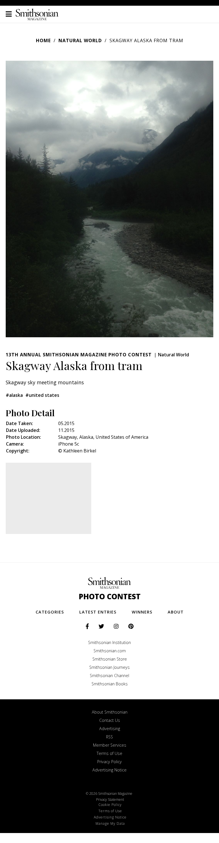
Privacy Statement (110, 799)
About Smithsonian (109, 712)
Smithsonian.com (110, 650)
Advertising (109, 728)
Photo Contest (110, 597)
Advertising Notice (109, 770)
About (176, 612)
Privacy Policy (109, 761)
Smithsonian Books (110, 683)
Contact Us (109, 720)
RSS (109, 737)
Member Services (109, 745)
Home (43, 40)
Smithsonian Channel (109, 675)
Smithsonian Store (109, 659)
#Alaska (14, 395)
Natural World (80, 40)
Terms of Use (109, 753)
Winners (142, 612)
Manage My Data (110, 823)
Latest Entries (97, 612)
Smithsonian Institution (109, 642)
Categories (50, 612)
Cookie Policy (110, 804)
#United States (42, 395)
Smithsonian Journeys (109, 667)
